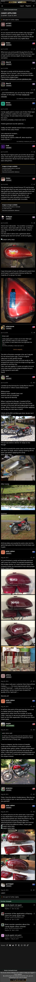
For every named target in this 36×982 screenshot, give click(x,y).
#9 (34, 332)
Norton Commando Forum (16, 907)
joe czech (7, 917)
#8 (34, 223)
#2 (34, 49)
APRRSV (7, 937)
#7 (34, 184)
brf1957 (5, 15)
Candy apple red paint (13, 935)
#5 (34, 109)
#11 (34, 557)
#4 (34, 90)
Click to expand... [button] (18, 349)
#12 (34, 681)
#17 (34, 890)
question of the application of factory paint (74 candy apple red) (18, 914)
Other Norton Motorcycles (16, 937)
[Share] (32, 30)
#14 (34, 729)
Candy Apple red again (13, 905)
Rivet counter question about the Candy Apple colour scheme (17, 925)
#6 (34, 152)
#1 (34, 29)
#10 (34, 382)
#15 (34, 794)
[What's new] (33, 6)
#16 (34, 811)
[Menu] (2, 5)
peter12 (7, 907)
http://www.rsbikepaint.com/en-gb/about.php (16, 79)
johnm (6, 928)
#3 (34, 68)
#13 (34, 706)
